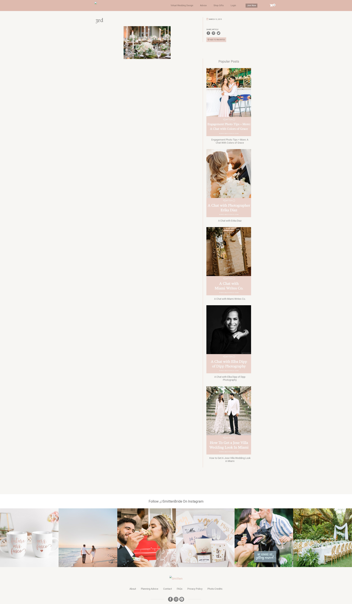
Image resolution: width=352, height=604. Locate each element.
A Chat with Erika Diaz (230, 220)
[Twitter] (218, 33)
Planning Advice (149, 588)
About (133, 588)
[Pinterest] (213, 33)
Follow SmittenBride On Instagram (176, 501)
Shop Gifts (219, 5)
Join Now (251, 5)
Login (233, 5)
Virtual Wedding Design (182, 5)
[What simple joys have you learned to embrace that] (88, 537)
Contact (167, 588)
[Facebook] (208, 33)
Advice (203, 5)
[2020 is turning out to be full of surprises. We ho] (264, 537)
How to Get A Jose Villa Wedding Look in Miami (230, 459)
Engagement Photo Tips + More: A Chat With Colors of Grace (229, 141)
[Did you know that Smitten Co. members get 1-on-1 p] (205, 537)
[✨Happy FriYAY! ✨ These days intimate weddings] (146, 537)
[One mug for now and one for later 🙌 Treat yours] (29, 537)
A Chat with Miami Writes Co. (230, 298)
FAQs (179, 588)
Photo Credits (214, 588)
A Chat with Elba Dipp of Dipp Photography (229, 378)
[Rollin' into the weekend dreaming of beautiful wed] (322, 537)
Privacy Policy (195, 588)
